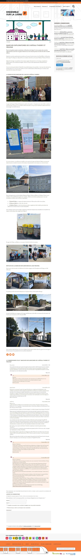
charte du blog (37, 526)
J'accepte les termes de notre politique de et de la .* (24, 526)
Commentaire (9, 510)
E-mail (7, 502)
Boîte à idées (66, 6)
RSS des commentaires (46, 544)
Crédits (27, 544)
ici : (42, 484)
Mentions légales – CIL (17, 544)
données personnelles (27, 526)
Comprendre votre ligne (54, 6)
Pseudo (8, 500)
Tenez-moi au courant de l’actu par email (66, 548)
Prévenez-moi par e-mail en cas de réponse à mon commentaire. (19, 507)
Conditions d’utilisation (68, 68)
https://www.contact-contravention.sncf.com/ (22, 486)
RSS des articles (35, 544)
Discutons (44, 6)
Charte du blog (57, 544)
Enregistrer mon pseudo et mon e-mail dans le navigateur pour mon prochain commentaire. (24, 505)
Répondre (48, 372)
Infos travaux (37, 6)
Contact (8, 544)
